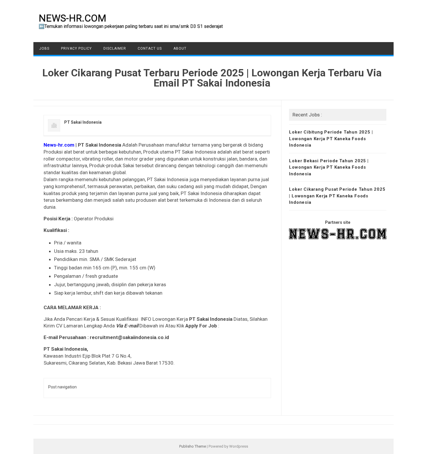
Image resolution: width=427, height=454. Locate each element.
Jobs (44, 48)
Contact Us (150, 48)
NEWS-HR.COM (72, 18)
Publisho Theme (192, 446)
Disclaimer (114, 48)
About (179, 48)
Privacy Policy (76, 48)
